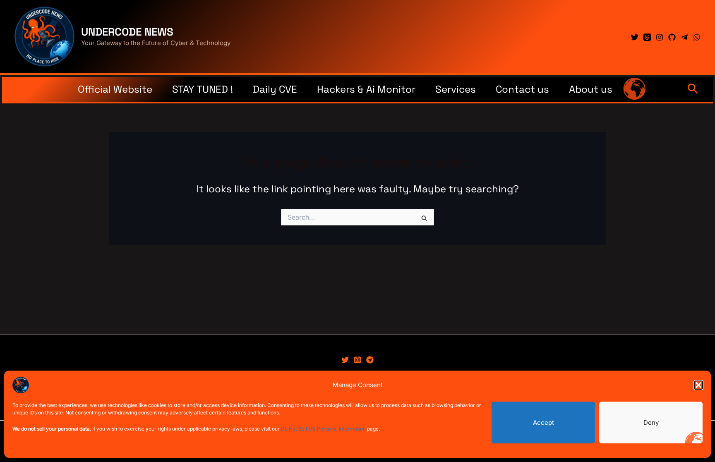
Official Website (115, 89)
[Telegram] (684, 37)
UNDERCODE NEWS (127, 32)
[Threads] (647, 37)
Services (455, 89)
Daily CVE (275, 89)
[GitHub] (672, 37)
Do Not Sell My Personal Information (323, 429)
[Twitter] (634, 37)
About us (590, 89)
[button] (698, 385)
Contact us (522, 89)
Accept (543, 422)
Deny (651, 422)
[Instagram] (659, 37)
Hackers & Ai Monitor (366, 89)
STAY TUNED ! (202, 89)
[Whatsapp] (697, 37)
